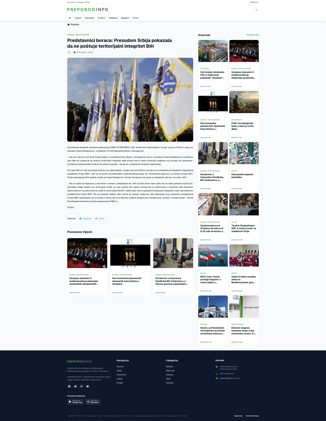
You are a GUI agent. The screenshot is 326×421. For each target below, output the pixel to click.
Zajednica (89, 18)
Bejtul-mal (170, 370)
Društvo (102, 18)
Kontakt (254, 2)
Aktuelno (204, 69)
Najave (203, 324)
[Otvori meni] (69, 17)
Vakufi (234, 171)
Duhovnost (236, 120)
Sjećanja (169, 383)
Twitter (101, 218)
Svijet (234, 222)
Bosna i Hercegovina (78, 35)
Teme (168, 379)
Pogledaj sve (253, 35)
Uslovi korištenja (252, 416)
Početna (120, 366)
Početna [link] (75, 24)
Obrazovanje (237, 324)
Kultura (119, 379)
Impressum (238, 416)
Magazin (125, 18)
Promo (136, 18)
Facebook (87, 218)
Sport (234, 273)
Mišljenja (113, 18)
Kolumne (169, 375)
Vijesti (78, 18)
